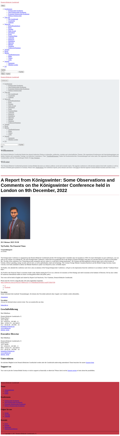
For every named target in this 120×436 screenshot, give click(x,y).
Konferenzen (8, 9)
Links (10, 60)
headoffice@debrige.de (8, 326)
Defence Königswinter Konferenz (14, 406)
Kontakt (6, 425)
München (11, 43)
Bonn (10, 27)
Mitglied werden (13, 65)
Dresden (10, 29)
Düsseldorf (11, 32)
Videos (10, 58)
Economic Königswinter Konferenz (18, 14)
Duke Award (12, 31)
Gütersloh (11, 38)
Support (6, 61)
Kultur (6, 393)
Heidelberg (11, 41)
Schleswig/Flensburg (14, 48)
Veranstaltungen (9, 390)
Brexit (6, 51)
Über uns (7, 17)
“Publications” (39, 167)
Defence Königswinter (15, 16)
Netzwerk (7, 24)
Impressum (7, 427)
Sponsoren (11, 63)
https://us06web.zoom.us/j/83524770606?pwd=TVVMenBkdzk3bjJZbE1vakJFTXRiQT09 (28, 282)
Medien (6, 53)
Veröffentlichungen (14, 54)
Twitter (6, 413)
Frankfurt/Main (12, 36)
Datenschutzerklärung (10, 429)
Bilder (10, 56)
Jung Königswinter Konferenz (17, 12)
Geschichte (11, 21)
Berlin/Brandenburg (14, 26)
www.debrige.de (6, 328)
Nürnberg (11, 46)
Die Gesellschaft (13, 19)
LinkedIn (7, 416)
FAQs (6, 424)
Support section (72, 370)
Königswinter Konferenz (15, 10)
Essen (10, 34)
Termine (6, 49)
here (77, 167)
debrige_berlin (5, 330)
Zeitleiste (11, 22)
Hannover (11, 39)
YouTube (7, 415)
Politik (6, 391)
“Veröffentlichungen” (52, 156)
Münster (10, 44)
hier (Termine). (35, 158)
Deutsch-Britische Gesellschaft (10, 2)
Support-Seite (90, 362)
